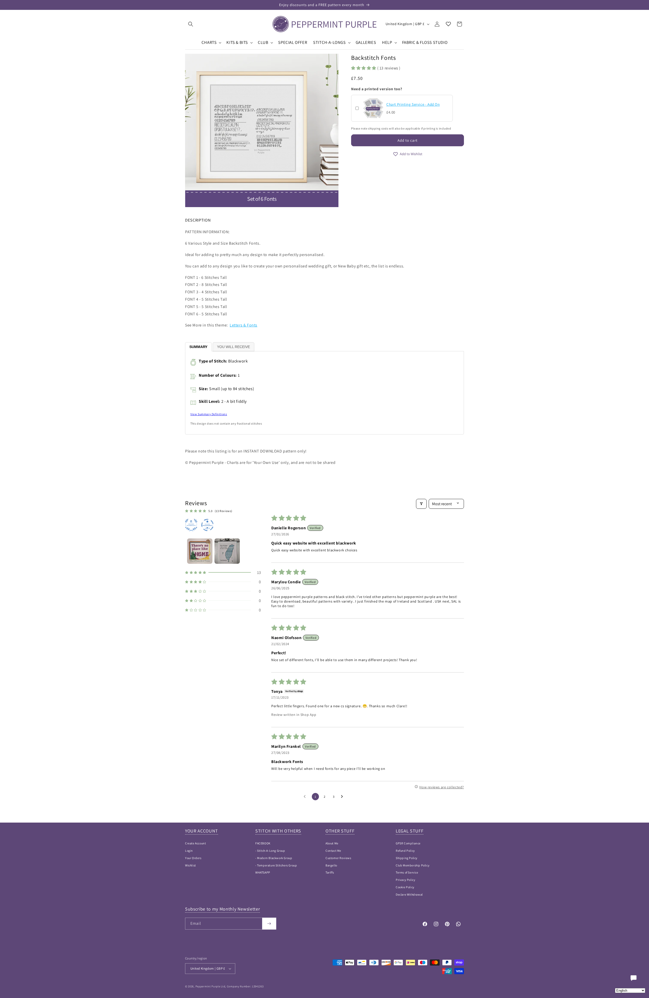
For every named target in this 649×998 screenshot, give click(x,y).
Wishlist (190, 865)
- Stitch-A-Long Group (270, 850)
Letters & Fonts (243, 325)
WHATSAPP (262, 872)
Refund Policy (405, 850)
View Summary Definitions (208, 414)
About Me (332, 843)
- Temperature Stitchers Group (276, 865)
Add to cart (408, 140)
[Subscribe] (269, 924)
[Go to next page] (343, 796)
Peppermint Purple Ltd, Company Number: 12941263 (229, 986)
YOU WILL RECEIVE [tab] (233, 347)
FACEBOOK (263, 843)
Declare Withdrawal (409, 894)
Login (189, 850)
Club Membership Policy (412, 865)
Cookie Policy (405, 887)
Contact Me (333, 850)
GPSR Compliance (408, 843)
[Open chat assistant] (633, 978)
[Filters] (421, 504)
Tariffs (330, 872)
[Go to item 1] (199, 551)
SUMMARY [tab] (198, 347)
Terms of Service (407, 872)
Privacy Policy (405, 880)
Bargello (331, 865)
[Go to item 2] (227, 551)
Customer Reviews (338, 858)
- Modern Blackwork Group (273, 858)
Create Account (195, 843)
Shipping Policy (407, 858)
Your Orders (193, 858)
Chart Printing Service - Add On (413, 104)
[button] (190, 24)
